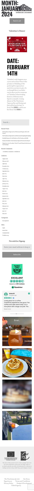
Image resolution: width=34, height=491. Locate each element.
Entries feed (4, 230)
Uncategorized (5, 221)
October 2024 (5, 168)
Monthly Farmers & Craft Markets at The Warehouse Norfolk (15, 138)
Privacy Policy (8, 483)
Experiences (8, 481)
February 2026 (5, 161)
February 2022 (5, 206)
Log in (3, 228)
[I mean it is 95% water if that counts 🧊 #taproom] (17, 331)
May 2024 (4, 176)
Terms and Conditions (22, 481)
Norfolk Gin (17, 151)
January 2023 (5, 196)
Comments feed (5, 233)
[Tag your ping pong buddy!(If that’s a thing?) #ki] (17, 425)
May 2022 (4, 203)
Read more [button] (7, 309)
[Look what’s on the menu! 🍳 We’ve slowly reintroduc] (17, 362)
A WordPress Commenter (8, 151)
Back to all (17, 21)
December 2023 (5, 186)
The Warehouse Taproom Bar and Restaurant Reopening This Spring (16, 135)
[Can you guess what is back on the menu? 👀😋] (17, 394)
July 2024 (4, 173)
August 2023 (5, 188)
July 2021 (4, 211)
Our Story (26, 479)
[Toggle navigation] (3, 12)
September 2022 (5, 198)
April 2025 (4, 163)
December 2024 (5, 166)
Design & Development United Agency (21, 484)
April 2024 (4, 178)
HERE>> (16, 108)
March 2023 (5, 193)
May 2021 (4, 213)
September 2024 (5, 171)
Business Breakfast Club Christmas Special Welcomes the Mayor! (16, 140)
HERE (18, 110)
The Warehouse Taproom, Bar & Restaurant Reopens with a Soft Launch (15, 132)
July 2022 (4, 201)
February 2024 (5, 181)
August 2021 (5, 208)
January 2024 (5, 183)
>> (21, 110)
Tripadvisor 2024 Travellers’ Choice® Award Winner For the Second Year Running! (16, 144)
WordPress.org (5, 235)
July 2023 (4, 191)
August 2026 (5, 159)
